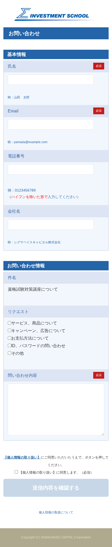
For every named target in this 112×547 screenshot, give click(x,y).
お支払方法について (30, 338)
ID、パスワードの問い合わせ (38, 346)
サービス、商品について (34, 323)
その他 (17, 353)
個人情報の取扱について (56, 512)
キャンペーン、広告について (38, 330)
